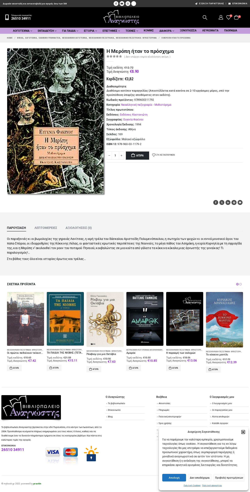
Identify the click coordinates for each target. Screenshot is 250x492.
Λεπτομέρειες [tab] (46, 228)
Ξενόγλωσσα (188, 30)
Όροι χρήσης (165, 423)
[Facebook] (116, 3)
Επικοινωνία (239, 3)
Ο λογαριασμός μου (222, 403)
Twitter (221, 202)
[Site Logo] (121, 17)
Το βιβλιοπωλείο (116, 403)
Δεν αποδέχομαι (200, 477)
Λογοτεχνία (21, 30)
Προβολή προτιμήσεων (229, 477)
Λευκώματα (210, 30)
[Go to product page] (25, 319)
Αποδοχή (174, 477)
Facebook (215, 202)
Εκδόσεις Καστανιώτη (133, 114)
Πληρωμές (164, 410)
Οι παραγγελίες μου (222, 410)
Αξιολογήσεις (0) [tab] (79, 228)
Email (240, 202)
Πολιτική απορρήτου (212, 485)
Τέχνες (131, 30)
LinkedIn (228, 202)
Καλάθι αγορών (220, 423)
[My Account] (221, 17)
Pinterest (233, 202)
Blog (110, 416)
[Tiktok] (133, 3)
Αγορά (140, 155)
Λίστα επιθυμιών (220, 416)
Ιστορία (89, 30)
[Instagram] (128, 3)
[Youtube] (122, 3)
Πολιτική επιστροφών (170, 416)
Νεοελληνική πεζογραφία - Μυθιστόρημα (146, 104)
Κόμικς (149, 30)
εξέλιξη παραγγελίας (211, 3)
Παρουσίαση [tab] (16, 228)
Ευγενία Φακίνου (133, 119)
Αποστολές (164, 403)
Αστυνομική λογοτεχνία (98, 350)
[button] (243, 432)
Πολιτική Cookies (192, 485)
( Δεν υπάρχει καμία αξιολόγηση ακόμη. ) (147, 56)
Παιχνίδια (230, 30)
